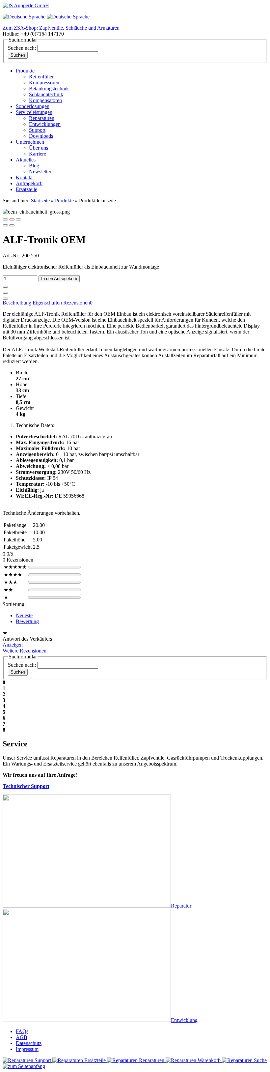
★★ (8, 590)
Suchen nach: (22, 48)
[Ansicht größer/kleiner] (18, 219)
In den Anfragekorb (59, 278)
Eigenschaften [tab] (47, 302)
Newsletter (40, 171)
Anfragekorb (29, 183)
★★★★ (13, 574)
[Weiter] (11, 225)
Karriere (37, 154)
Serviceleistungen (34, 112)
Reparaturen (41, 118)
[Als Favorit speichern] (5, 299)
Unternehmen (30, 142)
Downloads (41, 136)
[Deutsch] (24, 16)
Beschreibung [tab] (17, 302)
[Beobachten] (5, 293)
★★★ (10, 582)
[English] (68, 16)
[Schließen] (5, 219)
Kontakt (24, 177)
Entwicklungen (45, 124)
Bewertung (27, 621)
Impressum (27, 1049)
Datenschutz (28, 1043)
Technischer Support (26, 786)
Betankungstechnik (49, 88)
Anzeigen (13, 645)
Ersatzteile (26, 189)
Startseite (40, 200)
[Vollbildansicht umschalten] (11, 219)
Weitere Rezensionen (24, 650)
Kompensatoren (45, 100)
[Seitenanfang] (24, 1066)
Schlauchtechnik (46, 94)
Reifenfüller (41, 76)
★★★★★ (15, 567)
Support (37, 130)
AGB (21, 1037)
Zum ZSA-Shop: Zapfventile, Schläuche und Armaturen (61, 28)
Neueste (24, 615)
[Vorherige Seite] (5, 225)
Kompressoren (44, 82)
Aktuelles (26, 159)
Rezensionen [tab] (78, 302)
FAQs (22, 1031)
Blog (34, 165)
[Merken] (5, 287)
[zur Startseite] (26, 5)
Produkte (25, 70)
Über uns (38, 148)
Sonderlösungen (32, 106)
